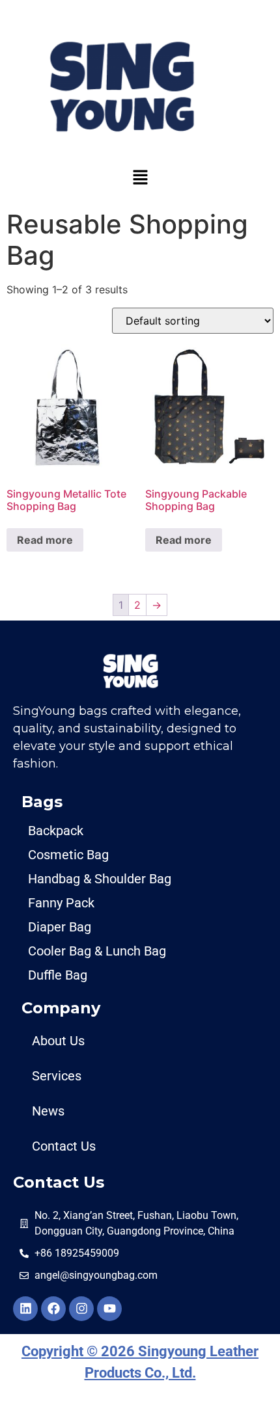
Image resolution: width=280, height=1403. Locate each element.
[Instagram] (81, 1308)
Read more (45, 539)
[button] (140, 177)
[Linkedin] (25, 1308)
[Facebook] (53, 1308)
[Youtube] (109, 1308)
